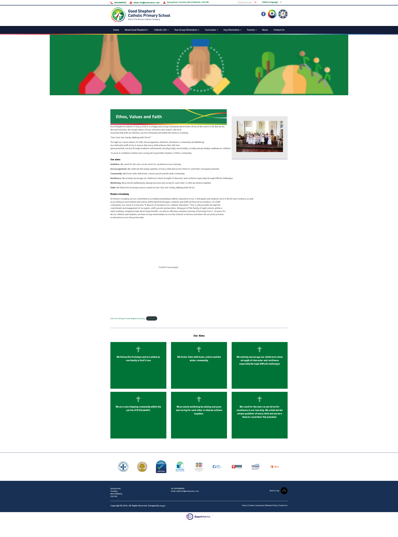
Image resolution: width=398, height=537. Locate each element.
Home (116, 29)
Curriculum (210, 29)
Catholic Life (160, 29)
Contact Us (279, 29)
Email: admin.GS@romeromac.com (185, 491)
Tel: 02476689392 (177, 488)
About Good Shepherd (136, 29)
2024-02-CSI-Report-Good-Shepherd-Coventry (127, 318)
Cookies (251, 505)
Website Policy (271, 505)
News (265, 29)
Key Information (232, 29)
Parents (251, 29)
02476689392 (120, 2)
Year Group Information (186, 29)
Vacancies (260, 505)
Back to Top (275, 491)
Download (151, 318)
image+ (163, 506)
